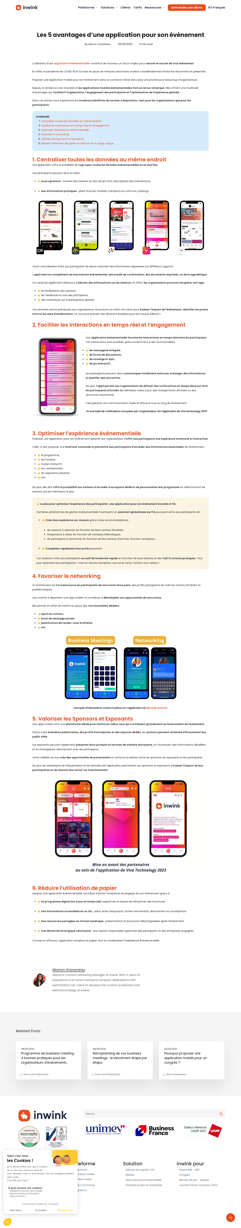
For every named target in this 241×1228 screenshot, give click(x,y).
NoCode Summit (156, 708)
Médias (130, 1175)
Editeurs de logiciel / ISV (140, 1169)
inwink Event (79, 1169)
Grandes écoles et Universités (144, 1185)
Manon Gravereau (99, 44)
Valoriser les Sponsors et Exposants (62, 139)
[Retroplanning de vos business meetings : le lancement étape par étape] (120, 1060)
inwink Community (83, 1185)
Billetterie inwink (82, 1179)
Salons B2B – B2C (189, 1169)
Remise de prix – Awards (194, 1180)
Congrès (184, 1175)
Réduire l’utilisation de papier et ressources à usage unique (77, 143)
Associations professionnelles (144, 1180)
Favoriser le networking (55, 134)
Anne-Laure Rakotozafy (36, 1074)
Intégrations (79, 1190)
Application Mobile (83, 1174)
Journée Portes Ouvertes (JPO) (198, 1185)
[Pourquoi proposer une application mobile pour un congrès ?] (191, 1060)
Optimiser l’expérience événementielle (65, 130)
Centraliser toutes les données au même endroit (71, 121)
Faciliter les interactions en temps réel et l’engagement (75, 125)
